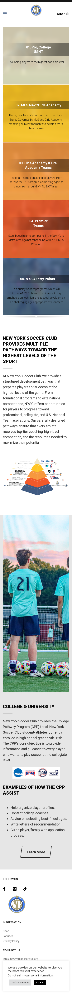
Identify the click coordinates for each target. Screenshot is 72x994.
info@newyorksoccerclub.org (20, 958)
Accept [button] (39, 982)
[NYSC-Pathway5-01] (36, 476)
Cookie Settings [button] (20, 982)
